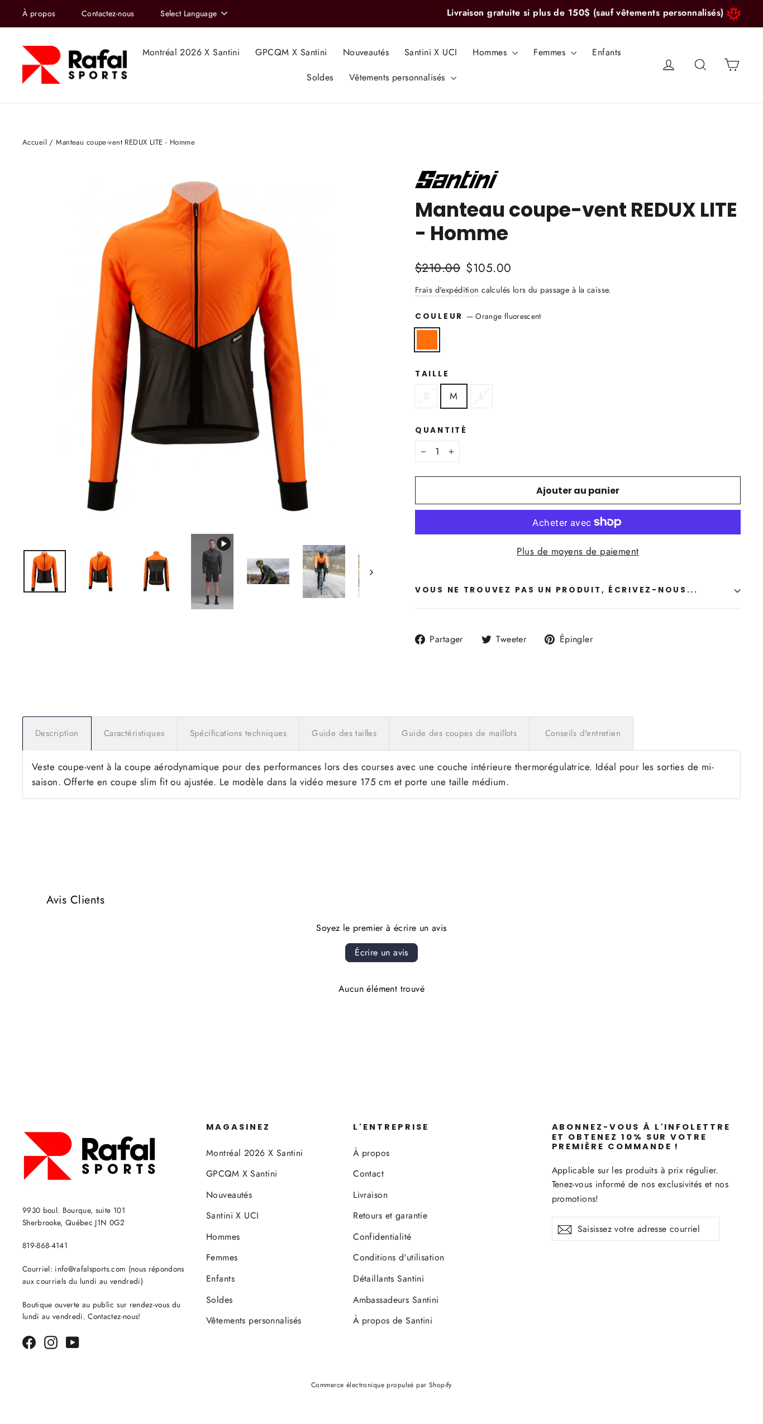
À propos (38, 13)
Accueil (34, 142)
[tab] (57, 733)
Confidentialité (382, 1236)
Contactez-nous (108, 13)
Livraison (370, 1194)
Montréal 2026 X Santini (191, 52)
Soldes (320, 77)
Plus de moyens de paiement (577, 551)
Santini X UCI (430, 52)
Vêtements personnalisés (398, 77)
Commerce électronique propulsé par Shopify (381, 1385)
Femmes (550, 52)
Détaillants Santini (388, 1278)
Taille (432, 374)
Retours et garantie (390, 1215)
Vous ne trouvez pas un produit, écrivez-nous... (556, 590)
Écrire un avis (381, 952)
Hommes (491, 52)
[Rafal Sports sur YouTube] (72, 1341)
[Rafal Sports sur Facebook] (29, 1341)
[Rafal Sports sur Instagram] (51, 1341)
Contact (368, 1173)
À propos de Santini (392, 1320)
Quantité (441, 430)
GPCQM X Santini (291, 52)
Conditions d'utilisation (398, 1257)
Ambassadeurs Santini (396, 1299)
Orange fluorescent (427, 339)
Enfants (606, 52)
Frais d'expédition (447, 289)
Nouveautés (366, 52)
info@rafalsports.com (90, 1268)
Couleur (478, 316)
